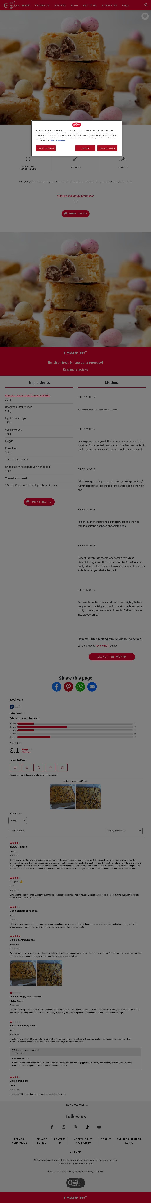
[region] (76, 138)
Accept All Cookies (107, 148)
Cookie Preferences (45, 148)
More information (58, 140)
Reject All (85, 148)
